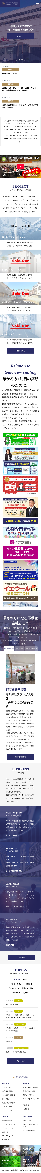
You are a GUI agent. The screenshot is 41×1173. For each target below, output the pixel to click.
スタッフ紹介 (7, 1087)
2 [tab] (19, 59)
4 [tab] (25, 59)
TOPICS (5, 1116)
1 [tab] (16, 59)
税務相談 (26, 1105)
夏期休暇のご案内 (12, 1004)
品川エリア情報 (27, 988)
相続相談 (26, 1109)
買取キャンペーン (12, 1041)
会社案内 (5, 1083)
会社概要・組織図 (8, 1095)
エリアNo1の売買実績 (30, 1087)
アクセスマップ (7, 1110)
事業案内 (26, 1083)
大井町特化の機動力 (30, 1091)
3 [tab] (22, 59)
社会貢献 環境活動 (8, 1103)
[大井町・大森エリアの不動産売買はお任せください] (10, 3)
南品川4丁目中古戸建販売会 (16, 1052)
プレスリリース (13, 988)
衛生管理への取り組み (20, 992)
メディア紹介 (7, 1107)
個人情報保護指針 (29, 1130)
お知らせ (29, 984)
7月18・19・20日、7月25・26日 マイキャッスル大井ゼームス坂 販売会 (20, 1016)
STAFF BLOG (7, 1140)
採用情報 (5, 1099)
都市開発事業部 (7, 1091)
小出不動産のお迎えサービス (31, 1125)
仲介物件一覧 (7, 1120)
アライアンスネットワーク (31, 1100)
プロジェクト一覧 (8, 1124)
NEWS (25, 979)
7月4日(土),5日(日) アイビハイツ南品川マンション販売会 (20, 1029)
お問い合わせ (27, 1116)
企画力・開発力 (28, 1095)
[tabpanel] (20, 31)
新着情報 (17, 979)
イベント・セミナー (16, 984)
